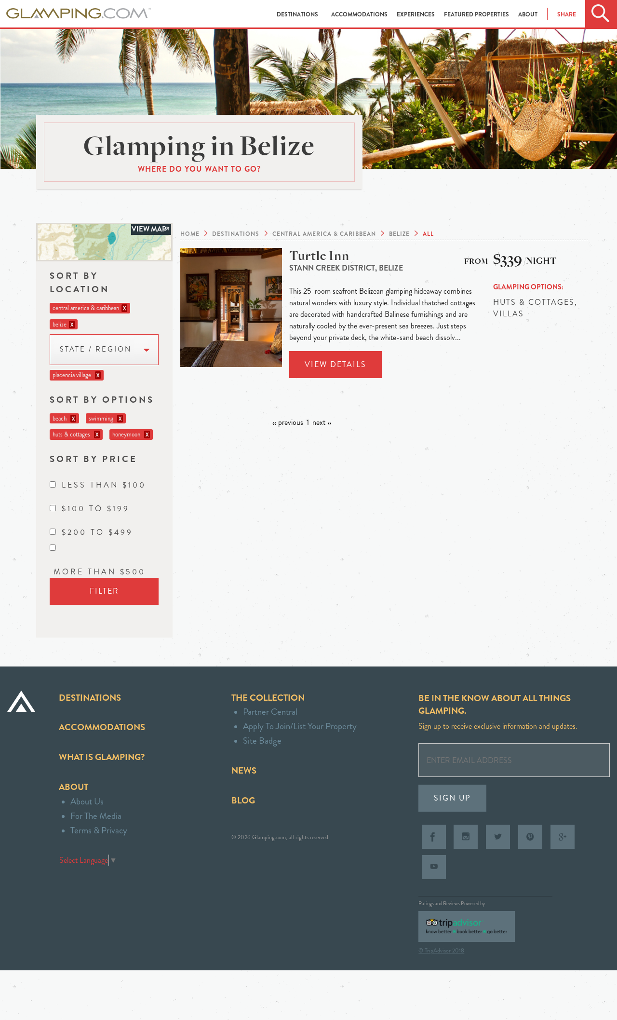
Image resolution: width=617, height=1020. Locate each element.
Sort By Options (102, 399)
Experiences (416, 14)
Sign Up (452, 797)
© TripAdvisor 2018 (441, 950)
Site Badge (262, 740)
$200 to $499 (97, 532)
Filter (104, 591)
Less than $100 (104, 484)
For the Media (95, 815)
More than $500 (100, 571)
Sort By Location (79, 282)
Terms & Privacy (98, 830)
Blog (243, 800)
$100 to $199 (96, 508)
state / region (96, 349)
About (527, 14)
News (243, 770)
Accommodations (360, 14)
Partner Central (270, 711)
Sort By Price (93, 458)
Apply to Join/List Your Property (300, 726)
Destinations (298, 14)
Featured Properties (477, 14)
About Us (87, 801)
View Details (335, 364)
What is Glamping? (102, 756)
